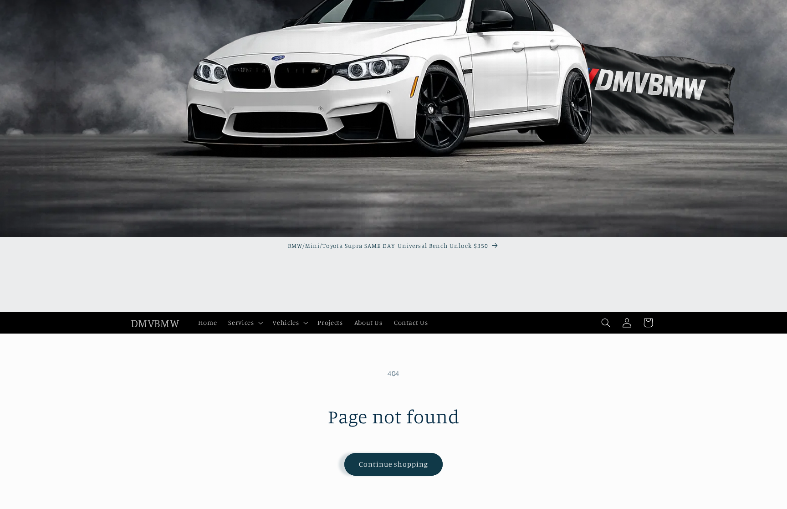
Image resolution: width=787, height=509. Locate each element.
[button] (245, 323)
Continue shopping (394, 464)
